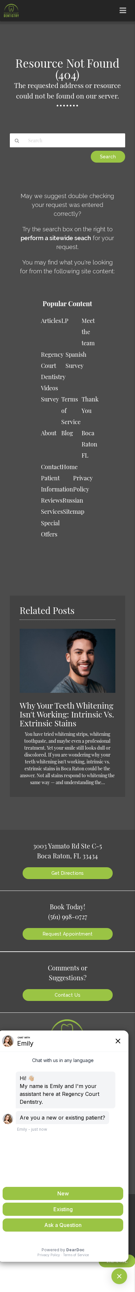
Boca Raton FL (89, 444)
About (48, 433)
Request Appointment (68, 934)
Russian (73, 500)
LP (64, 321)
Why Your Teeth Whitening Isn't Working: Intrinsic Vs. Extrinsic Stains (67, 714)
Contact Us (68, 995)
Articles (51, 321)
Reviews (52, 500)
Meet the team (88, 332)
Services (52, 511)
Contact (51, 467)
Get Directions (67, 873)
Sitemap (73, 511)
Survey (50, 399)
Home (70, 467)
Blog (67, 433)
